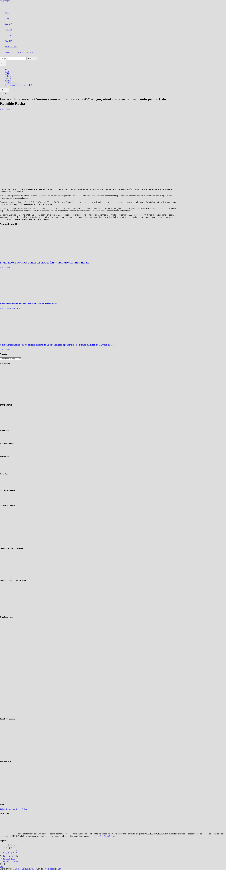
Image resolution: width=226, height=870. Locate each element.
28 (14, 861)
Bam (60, 869)
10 (4, 856)
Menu (3, 63)
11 (7, 856)
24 (4, 861)
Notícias (8, 30)
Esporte (8, 35)
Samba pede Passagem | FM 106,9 (19, 52)
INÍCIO (7, 13)
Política (8, 41)
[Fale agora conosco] (38, 714)
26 (9, 861)
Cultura (8, 24)
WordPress (49, 869)
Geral (7, 18)
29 (17, 861)
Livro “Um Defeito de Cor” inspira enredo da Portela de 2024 (30, 303)
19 (9, 858)
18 (7, 858)
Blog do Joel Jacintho (108, 836)
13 (12, 856)
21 (14, 858)
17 (4, 858)
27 (12, 861)
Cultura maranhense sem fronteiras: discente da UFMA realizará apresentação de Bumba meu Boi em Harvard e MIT (57, 345)
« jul (1, 867)
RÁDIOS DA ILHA (11, 47)
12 (9, 856)
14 (14, 856)
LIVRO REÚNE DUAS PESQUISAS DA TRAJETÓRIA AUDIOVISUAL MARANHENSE (44, 262)
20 (12, 858)
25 (7, 861)
